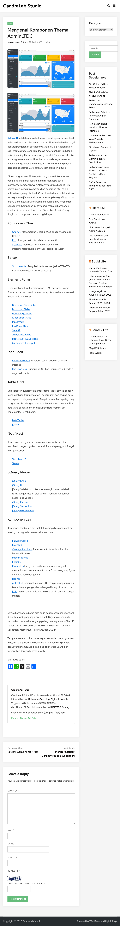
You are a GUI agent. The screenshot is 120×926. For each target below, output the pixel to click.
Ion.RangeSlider (21, 326)
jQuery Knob (19, 480)
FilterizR (16, 561)
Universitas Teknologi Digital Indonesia (48, 699)
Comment (14, 791)
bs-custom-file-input (23, 343)
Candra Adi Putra (18, 42)
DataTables (18, 420)
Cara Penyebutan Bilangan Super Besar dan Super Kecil (100, 340)
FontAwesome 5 (21, 360)
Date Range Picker (22, 313)
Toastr (15, 463)
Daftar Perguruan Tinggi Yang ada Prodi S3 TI (100, 186)
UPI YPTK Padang (60, 707)
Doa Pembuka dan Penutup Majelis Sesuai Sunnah (98, 239)
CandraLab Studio (22, 6)
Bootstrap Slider (21, 309)
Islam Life (98, 208)
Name (10, 830)
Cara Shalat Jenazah (99, 214)
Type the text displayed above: (26, 883)
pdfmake (17, 583)
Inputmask (18, 321)
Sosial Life (99, 261)
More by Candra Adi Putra (24, 718)
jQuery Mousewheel (23, 510)
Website (12, 857)
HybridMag (111, 921)
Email (10, 844)
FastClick (17, 545)
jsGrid (15, 424)
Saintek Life (100, 330)
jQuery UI (17, 485)
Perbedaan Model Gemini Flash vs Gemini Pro (98, 159)
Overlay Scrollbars (22, 549)
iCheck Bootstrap (21, 317)
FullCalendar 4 (20, 540)
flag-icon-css (19, 369)
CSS (10, 23)
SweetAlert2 (19, 459)
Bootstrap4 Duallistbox (25, 338)
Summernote (19, 266)
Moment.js (18, 566)
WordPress (94, 921)
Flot (14, 240)
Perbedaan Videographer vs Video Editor (101, 104)
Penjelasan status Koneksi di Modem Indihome (98, 127)
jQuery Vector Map (22, 506)
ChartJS (16, 231)
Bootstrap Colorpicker (24, 305)
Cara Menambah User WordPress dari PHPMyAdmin (100, 139)
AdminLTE (13, 138)
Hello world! (95, 352)
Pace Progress (20, 557)
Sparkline (17, 244)
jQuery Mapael (20, 502)
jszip (14, 591)
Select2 (16, 330)
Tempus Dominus (21, 334)
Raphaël (16, 578)
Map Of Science (97, 348)
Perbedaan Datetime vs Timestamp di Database (99, 116)
